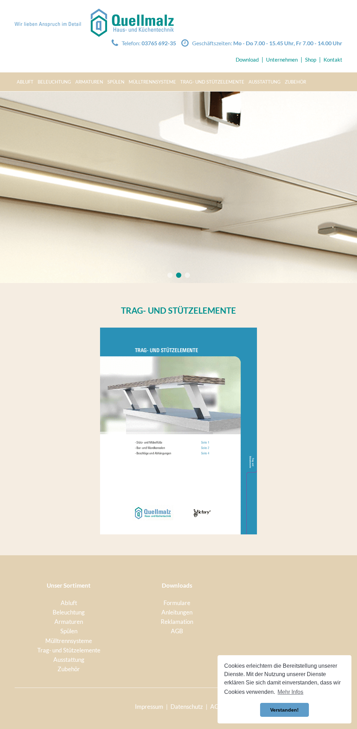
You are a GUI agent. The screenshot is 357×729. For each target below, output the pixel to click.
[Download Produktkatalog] (178, 431)
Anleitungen (176, 612)
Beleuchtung (54, 82)
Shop (310, 59)
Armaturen (89, 82)
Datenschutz (186, 706)
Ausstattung (265, 82)
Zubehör (295, 82)
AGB (177, 631)
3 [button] (187, 275)
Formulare (177, 602)
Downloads (177, 585)
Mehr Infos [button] (290, 692)
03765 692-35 (159, 43)
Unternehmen (282, 59)
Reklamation (177, 621)
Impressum (149, 706)
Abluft (25, 82)
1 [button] (170, 275)
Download (247, 59)
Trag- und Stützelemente (212, 82)
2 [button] (178, 275)
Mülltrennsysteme (152, 82)
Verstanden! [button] (284, 710)
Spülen (115, 82)
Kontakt (333, 59)
